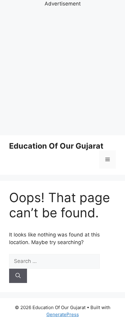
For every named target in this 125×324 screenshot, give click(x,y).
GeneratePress (62, 314)
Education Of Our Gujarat (56, 145)
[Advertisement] (62, 70)
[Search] (18, 276)
